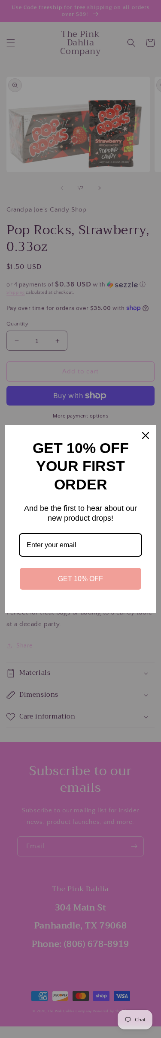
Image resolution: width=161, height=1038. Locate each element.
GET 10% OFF (80, 578)
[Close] (145, 435)
